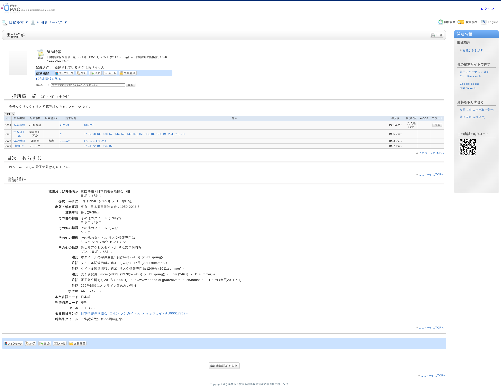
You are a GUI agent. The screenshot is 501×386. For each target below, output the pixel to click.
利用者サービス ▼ (52, 22)
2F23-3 (64, 125)
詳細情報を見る (49, 78)
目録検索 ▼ (18, 22)
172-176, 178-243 (95, 140)
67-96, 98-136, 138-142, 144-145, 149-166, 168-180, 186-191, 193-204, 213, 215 (135, 134)
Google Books (469, 83)
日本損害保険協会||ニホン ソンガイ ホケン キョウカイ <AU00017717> (134, 313)
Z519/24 (65, 140)
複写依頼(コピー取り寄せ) (477, 109)
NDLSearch (468, 88)
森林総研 (19, 140)
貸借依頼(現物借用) (473, 116)
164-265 (89, 125)
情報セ (19, 145)
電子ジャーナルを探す (474, 71)
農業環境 (19, 125)
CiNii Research (470, 76)
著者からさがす (472, 50)
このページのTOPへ (431, 153)
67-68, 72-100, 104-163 (98, 145)
